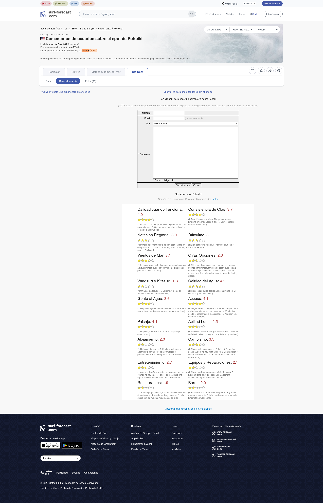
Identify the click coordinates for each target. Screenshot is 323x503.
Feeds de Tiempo (140, 449)
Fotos (242, 14)
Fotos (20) (90, 81)
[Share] (270, 70)
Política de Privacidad (71, 488)
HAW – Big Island (83, 28)
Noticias (230, 14)
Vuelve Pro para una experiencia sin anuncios (65, 91)
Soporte (76, 472)
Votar (215, 199)
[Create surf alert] (261, 70)
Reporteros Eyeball (141, 443)
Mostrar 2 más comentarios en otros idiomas (188, 408)
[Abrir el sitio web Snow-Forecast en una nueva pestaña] (46, 3)
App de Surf (137, 438)
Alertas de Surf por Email (145, 433)
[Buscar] (191, 14)
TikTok (175, 443)
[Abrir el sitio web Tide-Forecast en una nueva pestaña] (74, 3)
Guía (48, 81)
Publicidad (62, 472)
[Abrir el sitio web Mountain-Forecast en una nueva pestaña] (60, 3)
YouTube (176, 449)
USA (63, 28)
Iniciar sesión (273, 14)
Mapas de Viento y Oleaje (105, 438)
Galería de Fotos (100, 449)
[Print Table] (278, 70)
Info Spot (137, 72)
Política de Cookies (94, 488)
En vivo (75, 72)
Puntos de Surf (99, 433)
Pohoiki (118, 28)
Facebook (177, 433)
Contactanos (91, 472)
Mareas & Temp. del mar (106, 72)
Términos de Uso (48, 488)
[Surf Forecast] (55, 14)
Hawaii (104, 28)
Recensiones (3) (68, 81)
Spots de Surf (47, 28)
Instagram (177, 438)
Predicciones (212, 14)
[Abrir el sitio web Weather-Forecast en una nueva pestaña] (88, 3)
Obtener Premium (272, 3)
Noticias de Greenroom (103, 443)
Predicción (54, 72)
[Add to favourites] (252, 70)
